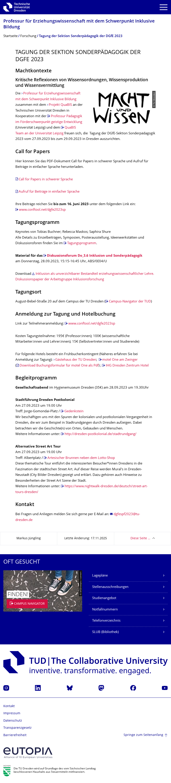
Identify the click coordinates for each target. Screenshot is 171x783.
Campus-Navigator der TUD (130, 301)
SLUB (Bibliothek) (105, 632)
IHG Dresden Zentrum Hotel (127, 365)
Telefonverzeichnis (106, 621)
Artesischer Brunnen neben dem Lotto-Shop (81, 458)
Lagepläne (100, 575)
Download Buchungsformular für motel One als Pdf (59, 365)
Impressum (11, 713)
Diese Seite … (140, 538)
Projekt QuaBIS (60, 105)
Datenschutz (12, 720)
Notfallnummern (105, 609)
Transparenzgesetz (17, 728)
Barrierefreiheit (14, 735)
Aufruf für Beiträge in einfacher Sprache (49, 192)
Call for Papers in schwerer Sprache (46, 179)
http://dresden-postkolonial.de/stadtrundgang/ (100, 434)
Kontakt (9, 706)
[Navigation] (163, 7)
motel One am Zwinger (120, 360)
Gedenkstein (73, 411)
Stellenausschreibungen (110, 587)
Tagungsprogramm (81, 243)
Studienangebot (104, 598)
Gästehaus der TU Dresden (75, 360)
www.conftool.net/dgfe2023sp (42, 210)
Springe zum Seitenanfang (143, 735)
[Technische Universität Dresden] (16, 7)
